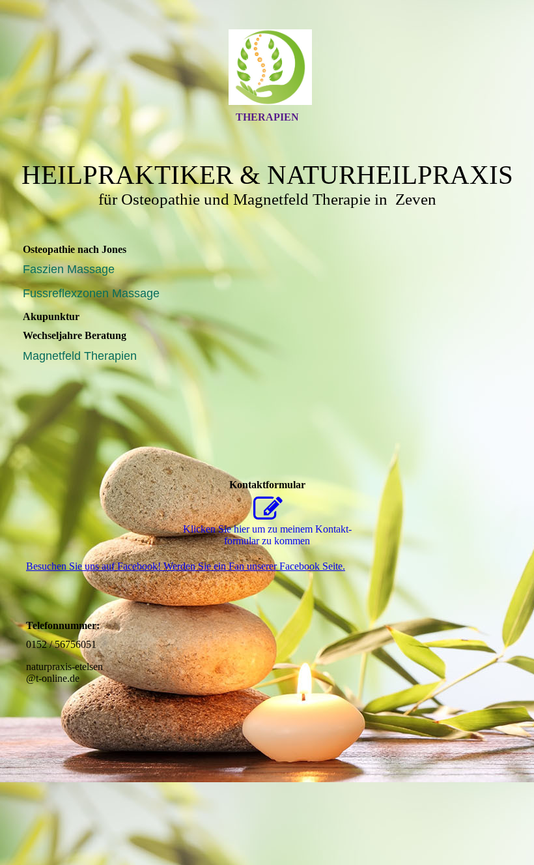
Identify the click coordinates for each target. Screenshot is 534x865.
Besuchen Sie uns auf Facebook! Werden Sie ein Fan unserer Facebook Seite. (185, 566)
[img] (267, 67)
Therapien (267, 117)
